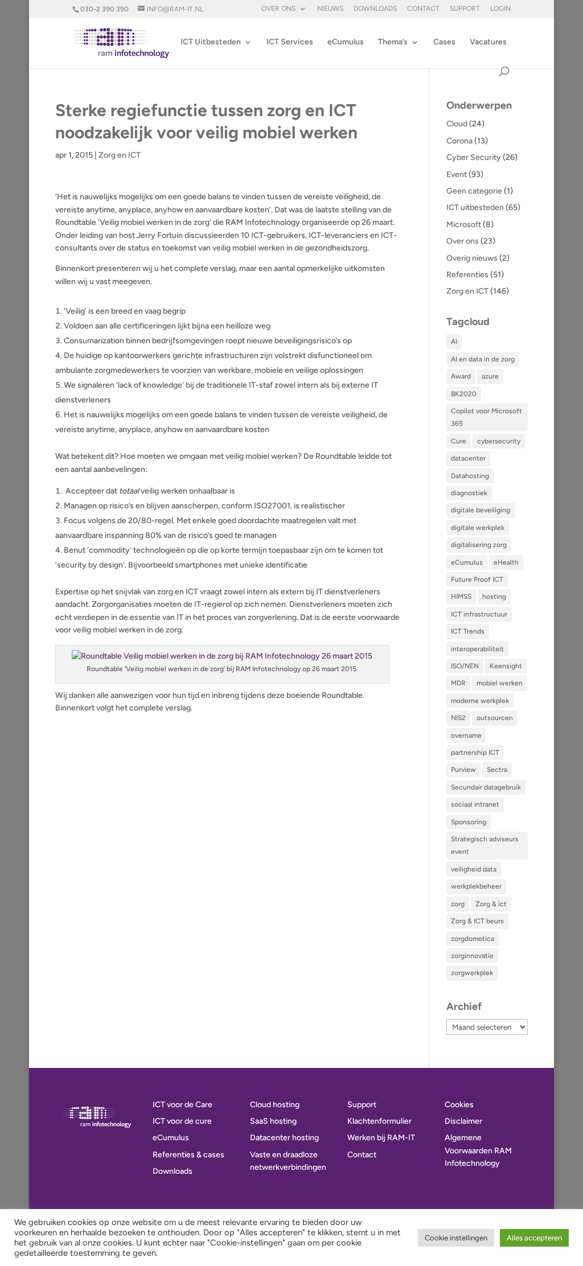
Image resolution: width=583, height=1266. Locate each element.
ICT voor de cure (182, 1121)
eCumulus (345, 42)
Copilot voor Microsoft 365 (486, 417)
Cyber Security (473, 157)
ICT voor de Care (182, 1104)
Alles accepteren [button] (534, 1238)
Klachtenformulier (379, 1121)
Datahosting (470, 476)
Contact (423, 9)
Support (465, 9)
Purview (463, 770)
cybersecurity (498, 441)
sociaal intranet (475, 804)
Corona (459, 141)
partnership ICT (475, 753)
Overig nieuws (472, 258)
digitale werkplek (477, 528)
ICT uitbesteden (475, 207)
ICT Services (289, 42)
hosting (494, 597)
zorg (458, 904)
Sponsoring (468, 822)
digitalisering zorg (479, 545)
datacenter (468, 458)
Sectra (497, 770)
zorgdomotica (472, 939)
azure (490, 376)
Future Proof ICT (477, 579)
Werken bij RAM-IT (381, 1137)
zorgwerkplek (472, 973)
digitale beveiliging (480, 510)
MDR (458, 683)
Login (500, 9)
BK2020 (464, 394)
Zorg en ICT (119, 155)
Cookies (459, 1104)
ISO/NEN (465, 666)
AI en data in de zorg (483, 359)
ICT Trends (468, 631)
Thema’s (393, 42)
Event (456, 174)
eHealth (506, 562)
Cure (458, 441)
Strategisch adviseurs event (485, 845)
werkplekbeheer (476, 886)
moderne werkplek (480, 701)
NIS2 (458, 718)
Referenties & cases (188, 1155)
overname (466, 735)
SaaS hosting (273, 1121)
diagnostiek (469, 493)
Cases (444, 42)
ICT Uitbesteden (210, 42)
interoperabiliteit (477, 649)
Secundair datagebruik (486, 787)
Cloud (456, 124)
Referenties (467, 274)
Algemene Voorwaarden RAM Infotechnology (478, 1150)
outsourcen (495, 718)
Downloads (375, 9)
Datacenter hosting (284, 1137)
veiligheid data (473, 869)
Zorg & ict (491, 904)
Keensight (506, 666)
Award (461, 376)
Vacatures (488, 42)
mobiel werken (500, 683)
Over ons (278, 9)
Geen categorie (474, 191)
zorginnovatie (472, 956)
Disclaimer (463, 1121)
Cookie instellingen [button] (456, 1238)
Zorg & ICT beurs (477, 921)
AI (454, 342)
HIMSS (461, 597)
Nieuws (330, 9)
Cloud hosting (274, 1104)
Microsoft (463, 224)
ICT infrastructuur (479, 614)
